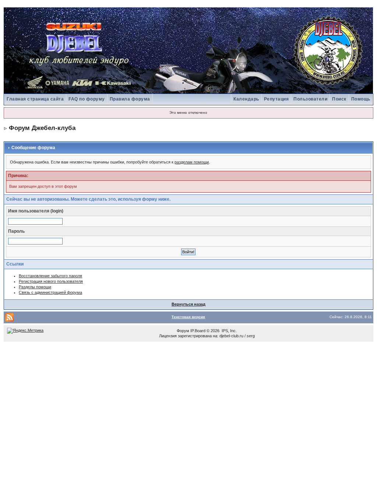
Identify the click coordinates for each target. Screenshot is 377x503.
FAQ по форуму (86, 99)
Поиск (339, 99)
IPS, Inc (229, 330)
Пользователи (310, 99)
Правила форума (130, 99)
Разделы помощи (35, 287)
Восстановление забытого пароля (50, 276)
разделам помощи (192, 162)
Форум (183, 330)
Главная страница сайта (35, 99)
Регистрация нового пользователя (51, 281)
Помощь (360, 99)
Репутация (276, 99)
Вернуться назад (188, 304)
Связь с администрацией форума (50, 292)
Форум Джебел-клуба (42, 127)
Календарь (246, 99)
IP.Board (197, 330)
